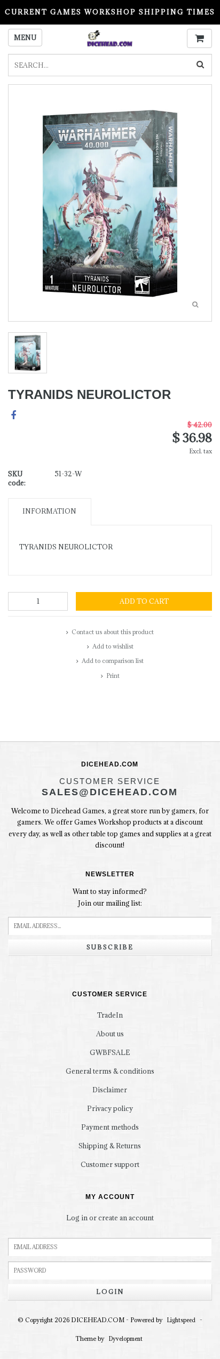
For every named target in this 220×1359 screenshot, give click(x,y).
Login (110, 1292)
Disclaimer (109, 1089)
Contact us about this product (113, 632)
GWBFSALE (110, 1052)
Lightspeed (181, 1320)
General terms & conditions (110, 1071)
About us (110, 1033)
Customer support (110, 1164)
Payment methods (110, 1127)
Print (113, 675)
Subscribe (110, 947)
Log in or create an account (110, 1217)
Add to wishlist (112, 646)
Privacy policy (110, 1108)
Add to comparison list (113, 661)
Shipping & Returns (109, 1145)
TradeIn (110, 1015)
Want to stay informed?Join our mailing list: (110, 897)
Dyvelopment (126, 1338)
